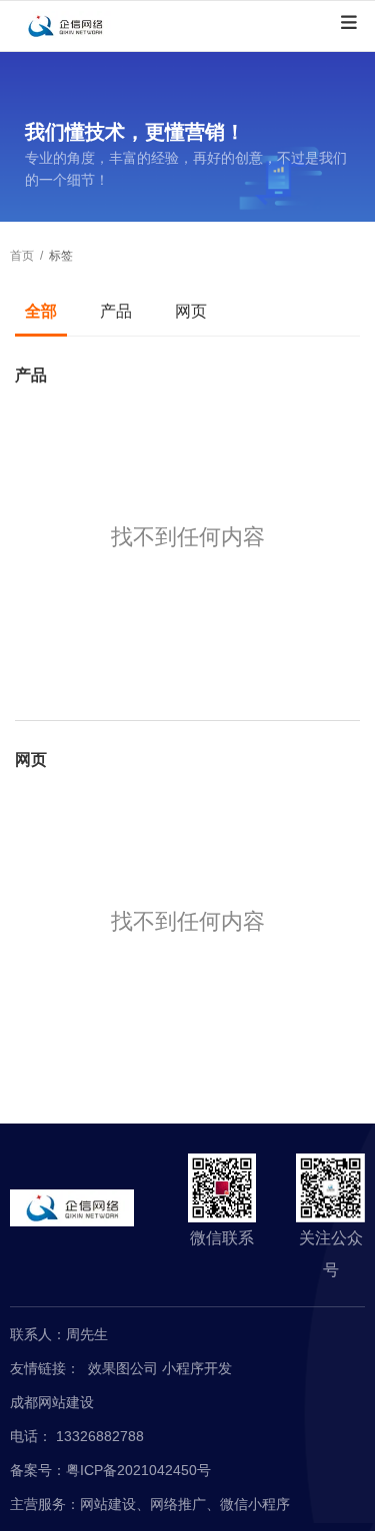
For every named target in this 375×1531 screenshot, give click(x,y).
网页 (191, 311)
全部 (41, 311)
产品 (116, 311)
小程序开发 (197, 1368)
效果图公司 (125, 1368)
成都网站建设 (52, 1402)
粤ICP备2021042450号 (138, 1470)
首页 (23, 256)
